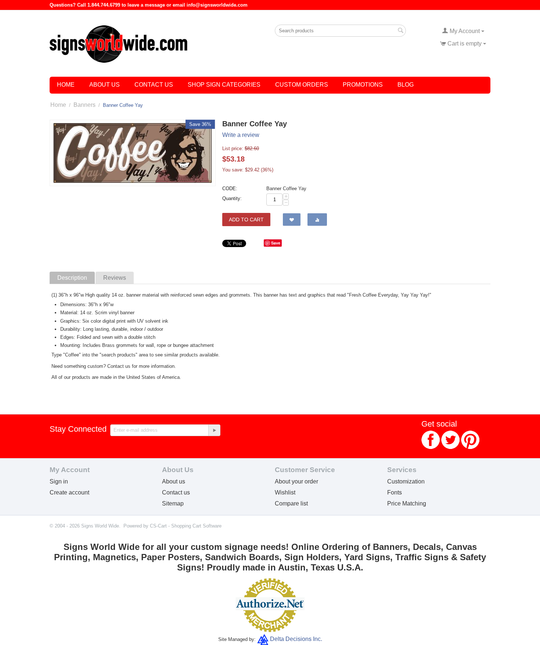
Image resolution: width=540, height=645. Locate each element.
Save (275, 243)
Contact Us (153, 84)
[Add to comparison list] (317, 219)
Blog (405, 84)
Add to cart (246, 219)
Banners (84, 105)
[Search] (400, 31)
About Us (104, 84)
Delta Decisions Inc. (296, 639)
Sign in (59, 481)
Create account (69, 492)
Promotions (363, 84)
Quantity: (232, 198)
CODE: (229, 188)
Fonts (394, 492)
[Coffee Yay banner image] (132, 153)
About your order (296, 481)
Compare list (291, 503)
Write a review (240, 135)
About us (173, 481)
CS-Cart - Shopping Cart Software (186, 526)
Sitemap (173, 503)
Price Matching (406, 503)
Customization (406, 481)
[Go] (214, 430)
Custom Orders (301, 84)
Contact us (176, 492)
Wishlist (285, 492)
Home (66, 84)
